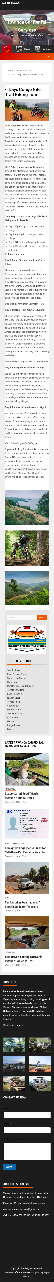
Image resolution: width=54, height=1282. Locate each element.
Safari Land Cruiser (16, 678)
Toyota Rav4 (13, 670)
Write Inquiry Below (13, 1139)
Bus (9, 729)
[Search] (49, 56)
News (7, 843)
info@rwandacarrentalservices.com (22, 469)
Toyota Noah (13, 701)
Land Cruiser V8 (15, 694)
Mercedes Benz (15, 709)
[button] (5, 56)
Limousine (12, 717)
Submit (9, 1166)
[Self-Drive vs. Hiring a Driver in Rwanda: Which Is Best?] (27, 932)
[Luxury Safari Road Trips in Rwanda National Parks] (27, 769)
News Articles (10, 789)
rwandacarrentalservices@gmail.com (21, 1209)
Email (7, 1123)
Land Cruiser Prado (16, 674)
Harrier (10, 721)
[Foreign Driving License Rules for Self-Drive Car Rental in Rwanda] (27, 823)
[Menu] (5, 56)
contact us (24, 465)
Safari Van (12, 682)
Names (8, 1108)
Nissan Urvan (13, 698)
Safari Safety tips (18, 843)
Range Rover (13, 725)
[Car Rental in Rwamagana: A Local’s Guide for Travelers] (27, 878)
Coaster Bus (13, 705)
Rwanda (27, 802)
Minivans (42, 49)
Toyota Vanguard (15, 690)
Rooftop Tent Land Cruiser (20, 686)
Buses (23, 49)
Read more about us (13, 1025)
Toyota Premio (14, 713)
